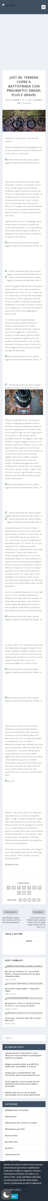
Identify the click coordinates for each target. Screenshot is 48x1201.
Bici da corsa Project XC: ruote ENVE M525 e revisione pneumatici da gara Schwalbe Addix (22, 973)
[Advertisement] (24, 39)
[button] (6, 1195)
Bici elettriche (11, 1142)
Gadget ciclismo (12, 1161)
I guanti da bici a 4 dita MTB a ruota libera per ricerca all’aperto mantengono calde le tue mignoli (23, 1055)
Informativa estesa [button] (12, 1190)
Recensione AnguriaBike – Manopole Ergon (22, 989)
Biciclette (37, 100)
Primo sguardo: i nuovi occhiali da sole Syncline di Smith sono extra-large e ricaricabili (22, 1083)
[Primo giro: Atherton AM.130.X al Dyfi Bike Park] (24, 1013)
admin (16, 100)
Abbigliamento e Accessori (17, 1110)
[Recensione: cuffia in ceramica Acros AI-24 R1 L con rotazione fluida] (24, 999)
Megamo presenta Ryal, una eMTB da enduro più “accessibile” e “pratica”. (22, 1065)
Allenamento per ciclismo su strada (21, 1123)
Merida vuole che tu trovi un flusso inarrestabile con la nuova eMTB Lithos (22, 1093)
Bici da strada (11, 1135)
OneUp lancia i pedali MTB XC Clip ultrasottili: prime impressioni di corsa (22, 1074)
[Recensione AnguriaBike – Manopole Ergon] (24, 984)
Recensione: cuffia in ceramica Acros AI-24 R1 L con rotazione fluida (22, 1004)
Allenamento (11, 1116)
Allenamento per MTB (15, 1129)
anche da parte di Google (15, 1186)
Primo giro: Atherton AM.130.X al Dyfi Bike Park (23, 1019)
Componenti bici (12, 1154)
